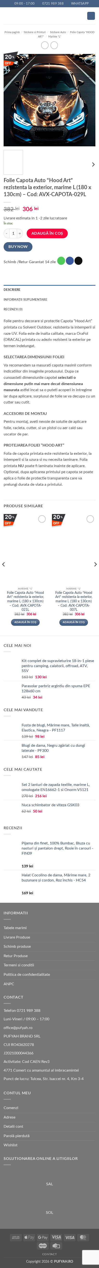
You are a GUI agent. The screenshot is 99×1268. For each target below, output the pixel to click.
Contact (49, 1254)
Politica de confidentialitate (27, 975)
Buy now (18, 247)
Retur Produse (16, 956)
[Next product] (45, 45)
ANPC (9, 984)
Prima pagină (12, 32)
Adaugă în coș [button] (25, 622)
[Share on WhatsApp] (61, 261)
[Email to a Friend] (78, 261)
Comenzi (11, 1108)
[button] (6, 16)
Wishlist (11, 1145)
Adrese (9, 1117)
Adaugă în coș (47, 233)
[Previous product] (54, 45)
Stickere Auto (58, 32)
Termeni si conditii (19, 965)
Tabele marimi (15, 928)
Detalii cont (13, 1126)
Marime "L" (54, 36)
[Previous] (11, 100)
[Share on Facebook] (70, 261)
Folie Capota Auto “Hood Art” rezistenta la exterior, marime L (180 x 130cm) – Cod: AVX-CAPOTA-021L (25, 601)
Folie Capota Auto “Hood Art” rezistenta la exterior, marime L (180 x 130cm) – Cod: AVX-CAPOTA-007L (73, 601)
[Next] (87, 100)
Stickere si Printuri (35, 32)
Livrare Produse (17, 937)
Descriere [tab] (12, 289)
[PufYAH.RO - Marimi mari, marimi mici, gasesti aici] (49, 15)
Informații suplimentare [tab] (25, 299)
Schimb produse (17, 946)
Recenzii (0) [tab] (13, 309)
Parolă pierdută (17, 1136)
